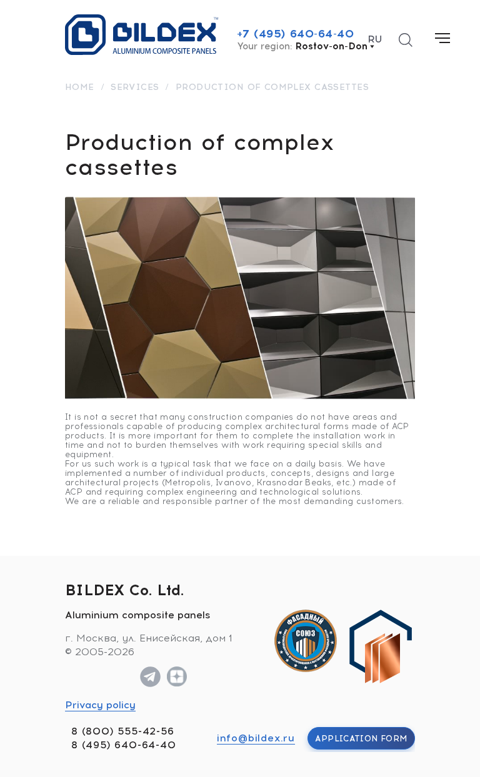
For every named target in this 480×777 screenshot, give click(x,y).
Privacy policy (100, 705)
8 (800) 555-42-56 (122, 731)
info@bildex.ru (256, 738)
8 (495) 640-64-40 (123, 745)
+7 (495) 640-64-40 (295, 34)
